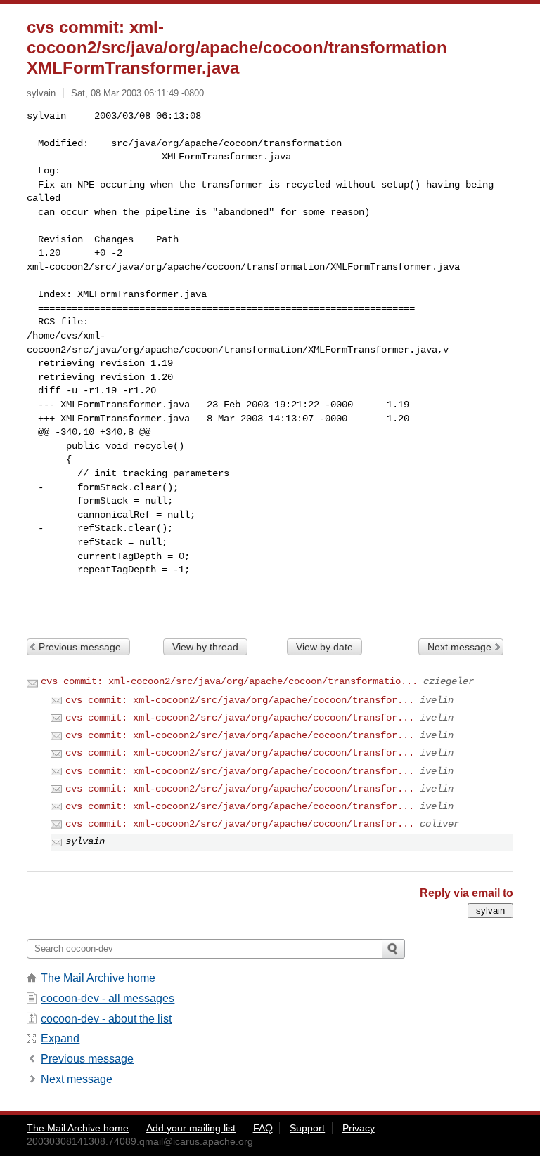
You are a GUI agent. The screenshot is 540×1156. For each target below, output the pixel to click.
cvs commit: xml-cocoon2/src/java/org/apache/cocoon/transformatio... (229, 681)
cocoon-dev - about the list (106, 1019)
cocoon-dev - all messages (107, 998)
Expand (60, 1038)
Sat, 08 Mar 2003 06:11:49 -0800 (137, 93)
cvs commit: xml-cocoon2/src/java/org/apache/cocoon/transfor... (239, 700)
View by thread (205, 646)
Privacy (358, 1128)
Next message (459, 646)
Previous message (80, 646)
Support (307, 1128)
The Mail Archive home (98, 978)
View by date (324, 646)
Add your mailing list (191, 1128)
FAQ (263, 1128)
